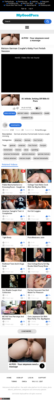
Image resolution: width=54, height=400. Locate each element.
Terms (14, 381)
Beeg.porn (45, 1)
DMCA (24, 381)
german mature (44, 154)
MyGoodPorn (24, 394)
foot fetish (32, 145)
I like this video (14, 108)
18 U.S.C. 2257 (37, 381)
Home (9, 378)
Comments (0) (27, 118)
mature (18, 150)
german (12, 145)
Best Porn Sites (28, 3)
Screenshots (36, 113)
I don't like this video (17, 108)
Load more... (27, 331)
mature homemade (41, 158)
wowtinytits (15, 125)
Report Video (23, 113)
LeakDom (35, 1)
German (27, 140)
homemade (8, 150)
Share (46, 113)
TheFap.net (41, 3)
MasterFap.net (31, 5)
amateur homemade (11, 154)
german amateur (28, 154)
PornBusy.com (45, 5)
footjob (43, 145)
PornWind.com (13, 3)
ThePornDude (9, 1)
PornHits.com (22, 1)
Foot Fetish (38, 140)
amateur (22, 145)
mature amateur (10, 158)
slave (26, 150)
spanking (34, 150)
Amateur (18, 140)
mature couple (24, 158)
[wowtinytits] (5, 125)
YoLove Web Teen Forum (14, 5)
